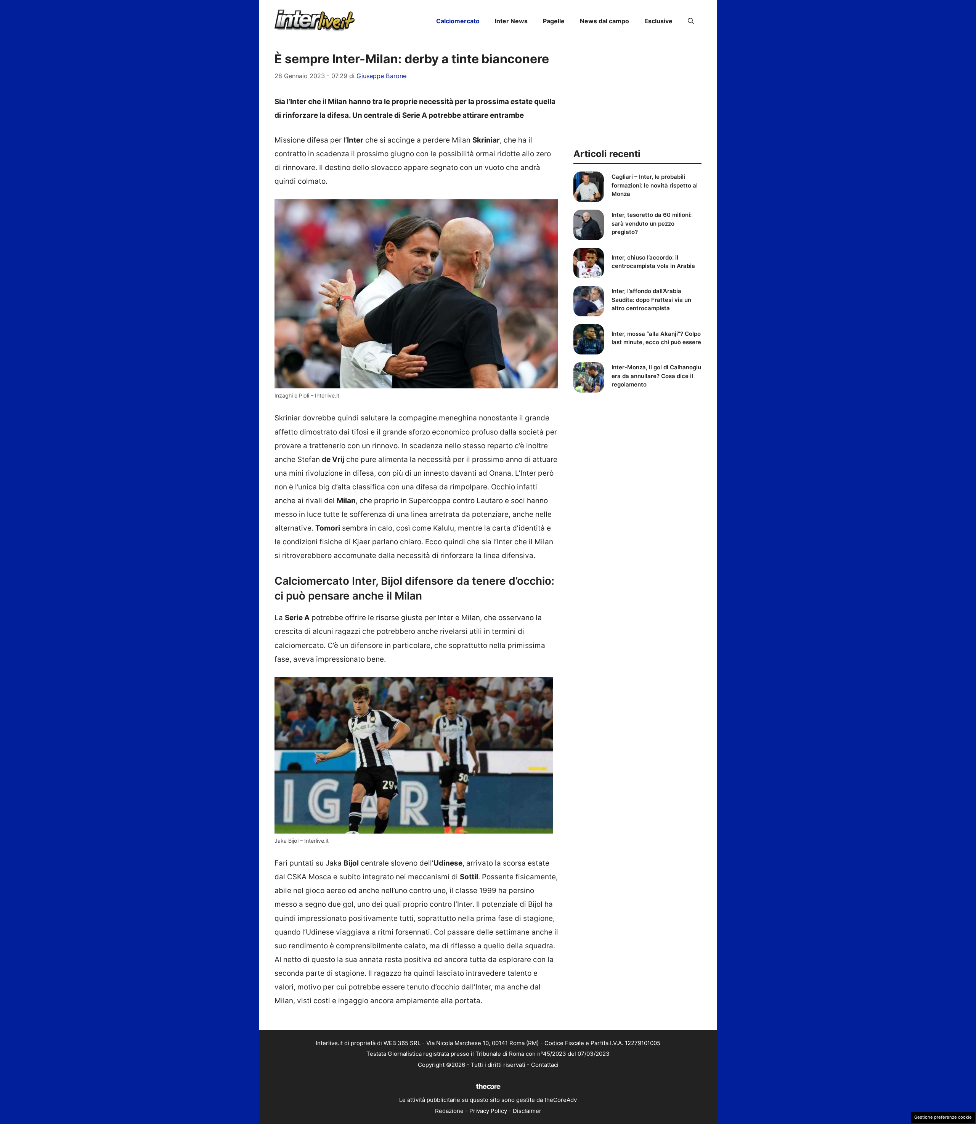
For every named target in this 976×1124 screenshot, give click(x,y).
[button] (691, 21)
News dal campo (604, 21)
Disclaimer (527, 1110)
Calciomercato (458, 21)
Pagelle (554, 21)
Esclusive (658, 21)
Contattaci (545, 1064)
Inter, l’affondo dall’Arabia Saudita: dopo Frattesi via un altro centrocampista (651, 299)
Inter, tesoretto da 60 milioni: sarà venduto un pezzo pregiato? (652, 223)
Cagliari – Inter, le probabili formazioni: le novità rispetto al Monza (655, 185)
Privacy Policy (488, 1110)
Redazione (449, 1110)
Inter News (511, 21)
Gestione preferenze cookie (943, 1117)
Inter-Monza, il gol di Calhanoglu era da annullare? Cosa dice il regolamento (656, 376)
